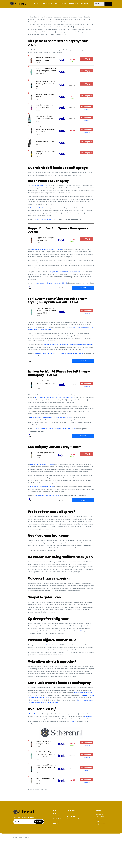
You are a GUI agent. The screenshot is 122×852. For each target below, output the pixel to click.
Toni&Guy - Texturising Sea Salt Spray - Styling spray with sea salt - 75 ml (46, 70)
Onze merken (45, 4)
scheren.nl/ (31, 714)
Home (36, 4)
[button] (46, 4)
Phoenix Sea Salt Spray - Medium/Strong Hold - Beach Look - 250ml (45, 129)
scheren (73, 721)
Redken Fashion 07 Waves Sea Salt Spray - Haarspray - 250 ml (46, 83)
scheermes (88, 716)
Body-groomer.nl (72, 816)
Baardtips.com (71, 814)
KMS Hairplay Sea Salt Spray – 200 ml (42, 464)
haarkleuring (47, 645)
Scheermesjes (60, 4)
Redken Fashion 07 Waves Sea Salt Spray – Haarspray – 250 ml (54, 397)
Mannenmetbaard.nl (73, 819)
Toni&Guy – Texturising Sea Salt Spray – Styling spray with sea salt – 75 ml (68, 345)
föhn (81, 631)
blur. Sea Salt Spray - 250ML (45, 142)
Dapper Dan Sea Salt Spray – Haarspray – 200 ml (46, 249)
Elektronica (72, 4)
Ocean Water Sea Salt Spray (39, 185)
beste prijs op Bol (87, 61)
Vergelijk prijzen (86, 59)
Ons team (84, 4)
